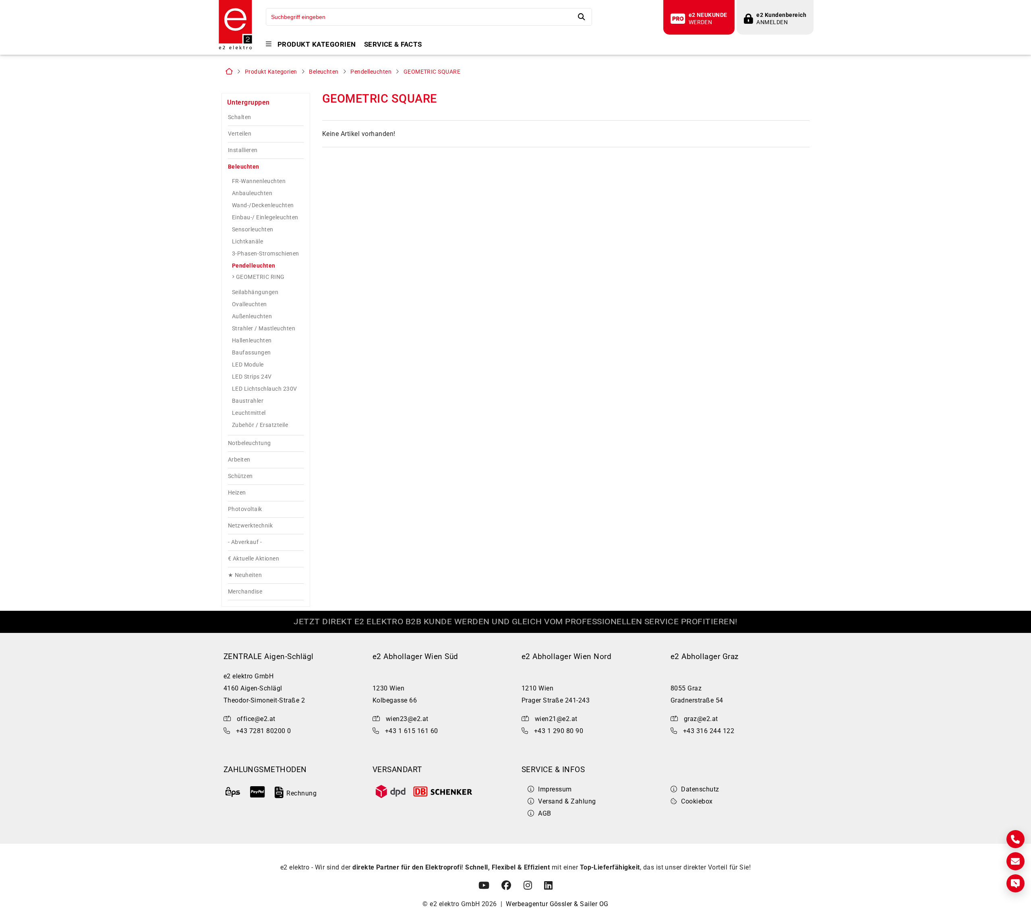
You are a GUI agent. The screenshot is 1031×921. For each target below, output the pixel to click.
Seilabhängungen (255, 292)
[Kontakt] (1015, 839)
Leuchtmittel (249, 413)
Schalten (239, 117)
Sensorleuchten (252, 229)
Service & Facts (393, 44)
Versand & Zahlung (567, 801)
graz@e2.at (701, 719)
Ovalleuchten (249, 304)
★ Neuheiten (245, 575)
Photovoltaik (245, 509)
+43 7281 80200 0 (263, 731)
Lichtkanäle (247, 241)
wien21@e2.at (556, 719)
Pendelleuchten (370, 71)
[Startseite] (235, 48)
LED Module (248, 364)
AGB (544, 813)
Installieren (243, 150)
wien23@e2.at (407, 719)
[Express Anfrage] (1015, 883)
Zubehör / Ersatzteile (260, 425)
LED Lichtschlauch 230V (264, 388)
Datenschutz (700, 789)
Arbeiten (239, 459)
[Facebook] (506, 885)
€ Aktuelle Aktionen (253, 558)
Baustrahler (247, 401)
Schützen (240, 476)
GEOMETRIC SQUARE (432, 71)
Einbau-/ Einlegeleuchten (265, 217)
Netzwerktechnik (250, 525)
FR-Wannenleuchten (259, 181)
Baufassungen (251, 352)
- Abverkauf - (245, 542)
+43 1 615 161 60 (411, 731)
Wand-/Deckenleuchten (263, 205)
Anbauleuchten (252, 193)
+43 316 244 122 (708, 731)
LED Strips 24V (252, 376)
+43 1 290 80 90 (558, 731)
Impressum (554, 789)
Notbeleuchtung (249, 443)
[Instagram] (528, 885)
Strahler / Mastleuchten (263, 328)
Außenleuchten (252, 316)
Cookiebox (696, 801)
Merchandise (245, 591)
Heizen (237, 492)
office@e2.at (256, 719)
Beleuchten (324, 71)
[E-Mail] (1015, 861)
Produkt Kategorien (316, 44)
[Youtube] (483, 885)
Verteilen (239, 133)
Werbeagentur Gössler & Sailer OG (557, 904)
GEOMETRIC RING (260, 277)
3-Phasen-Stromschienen (265, 253)
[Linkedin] (548, 885)
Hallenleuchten (252, 340)
